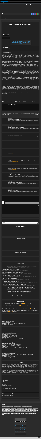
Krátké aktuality (22, 409)
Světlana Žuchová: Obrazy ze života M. (12, 348)
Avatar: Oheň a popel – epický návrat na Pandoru (14, 174)
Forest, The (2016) (9, 346)
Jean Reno (21, 101)
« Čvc (15, 435)
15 (24, 427)
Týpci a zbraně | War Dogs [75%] (11, 336)
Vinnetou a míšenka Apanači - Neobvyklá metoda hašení (24, 366)
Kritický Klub (17, 409)
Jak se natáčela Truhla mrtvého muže (12, 316)
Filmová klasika (24, 406)
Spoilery (34, 411)
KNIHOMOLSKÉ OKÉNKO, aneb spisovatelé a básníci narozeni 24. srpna (20, 287)
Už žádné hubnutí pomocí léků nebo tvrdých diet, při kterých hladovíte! (18, 347)
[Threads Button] (33, 14)
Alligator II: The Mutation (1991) (11, 335)
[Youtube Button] (36, 14)
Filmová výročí (29, 406)
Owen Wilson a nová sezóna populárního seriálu (11, 275)
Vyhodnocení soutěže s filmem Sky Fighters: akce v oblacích (16, 323)
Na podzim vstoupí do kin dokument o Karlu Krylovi (15, 338)
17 (15, 429)
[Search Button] (38, 14)
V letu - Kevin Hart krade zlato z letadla (20, 24)
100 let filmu (4, 406)
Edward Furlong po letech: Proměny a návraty (10, 269)
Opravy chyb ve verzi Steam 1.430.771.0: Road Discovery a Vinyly (14, 284)
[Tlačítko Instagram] (35, 14)
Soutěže (28, 411)
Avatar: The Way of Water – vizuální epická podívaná (15, 182)
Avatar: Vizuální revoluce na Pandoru (13, 190)
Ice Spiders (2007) (9, 337)
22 (24, 429)
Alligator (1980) (8, 334)
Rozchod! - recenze (9, 324)
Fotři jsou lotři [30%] (10, 166)
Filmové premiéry (13, 408)
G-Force (26, 372)
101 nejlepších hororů (10, 406)
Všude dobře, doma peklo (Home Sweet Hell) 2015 (10, 305)
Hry (36, 408)
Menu (3, 2)
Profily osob (19, 410)
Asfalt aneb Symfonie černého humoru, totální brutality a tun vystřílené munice (19, 354)
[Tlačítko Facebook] (32, 14)
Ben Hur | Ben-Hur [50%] (10, 342)
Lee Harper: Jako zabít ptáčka (10, 357)
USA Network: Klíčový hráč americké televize (10, 281)
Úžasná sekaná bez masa (10, 353)
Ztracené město (8, 322)
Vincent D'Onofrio (5, 102)
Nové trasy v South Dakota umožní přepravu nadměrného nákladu (19, 291)
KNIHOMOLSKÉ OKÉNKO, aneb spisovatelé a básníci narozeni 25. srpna (20, 265)
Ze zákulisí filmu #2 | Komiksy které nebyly (13, 345)
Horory (12, 153)
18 (17, 429)
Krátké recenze (27, 409)
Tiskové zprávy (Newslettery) (6, 413)
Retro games (17, 411)
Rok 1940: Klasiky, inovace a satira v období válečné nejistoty (18, 364)
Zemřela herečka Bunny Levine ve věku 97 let (10, 278)
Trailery (12, 413)
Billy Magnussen (9, 101)
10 (15, 427)
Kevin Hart (25, 101)
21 (22, 429)
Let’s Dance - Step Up (9, 320)
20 (20, 429)
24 (15, 431)
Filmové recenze (21, 22)
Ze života (34, 413)
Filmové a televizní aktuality (15, 161)
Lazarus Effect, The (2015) (10, 356)
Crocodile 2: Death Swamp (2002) (11, 333)
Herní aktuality (30, 408)
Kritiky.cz (28, 4)
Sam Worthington (35, 101)
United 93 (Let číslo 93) (10, 321)
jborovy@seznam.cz (9, 395)
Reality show (24, 410)
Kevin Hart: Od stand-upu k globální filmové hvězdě (14, 119)
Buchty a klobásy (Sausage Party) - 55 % (12, 343)
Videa (19, 413)
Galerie (26, 408)
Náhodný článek (6, 18)
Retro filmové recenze (14, 169)
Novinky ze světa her (14, 410)
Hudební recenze (7, 409)
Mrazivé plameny (5, 366)
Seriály (25, 411)
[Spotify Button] (37, 14)
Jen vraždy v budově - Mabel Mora (26, 365)
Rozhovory (21, 411)
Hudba (3, 409)
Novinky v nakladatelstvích (6, 410)
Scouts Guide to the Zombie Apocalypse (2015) (13, 344)
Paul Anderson (29, 101)
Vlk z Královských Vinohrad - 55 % (12, 352)
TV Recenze (15, 413)
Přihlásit (3, 377)
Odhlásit (6, 377)
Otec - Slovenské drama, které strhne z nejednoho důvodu (12, 303)
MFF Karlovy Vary (32, 409)
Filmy (23, 408)
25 (17, 431)
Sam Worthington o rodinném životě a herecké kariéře (15, 135)
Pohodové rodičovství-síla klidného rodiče (14, 295)
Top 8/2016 (7, 358)
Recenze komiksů (4, 411)
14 (22, 427)
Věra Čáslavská (8, 355)
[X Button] (31, 14)
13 (20, 427)
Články (3, 414)
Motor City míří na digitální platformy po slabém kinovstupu (13, 272)
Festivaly (20, 406)
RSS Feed (3, 381)
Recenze (28, 410)
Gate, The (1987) (9, 367)
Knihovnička (12, 409)
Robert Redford (8, 329)
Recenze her (31, 410)
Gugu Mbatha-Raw (16, 101)
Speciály (31, 411)
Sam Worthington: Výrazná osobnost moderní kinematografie (16, 127)
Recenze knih (36, 410)
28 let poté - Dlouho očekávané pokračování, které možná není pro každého (14, 308)
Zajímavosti (22, 413)
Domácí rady (16, 406)
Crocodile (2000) (9, 332)
